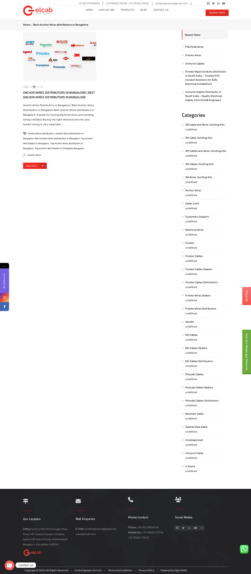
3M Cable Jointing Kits (198, 137)
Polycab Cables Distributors (202, 400)
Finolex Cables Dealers (198, 269)
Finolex (189, 243)
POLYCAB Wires (194, 46)
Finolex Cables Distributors (201, 282)
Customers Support (197, 216)
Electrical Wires (194, 229)
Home (26, 24)
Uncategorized (194, 440)
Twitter (213, 3)
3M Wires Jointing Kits (198, 177)
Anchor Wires (34, 155)
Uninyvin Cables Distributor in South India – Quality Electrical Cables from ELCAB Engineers (203, 96)
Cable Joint (192, 203)
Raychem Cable (194, 413)
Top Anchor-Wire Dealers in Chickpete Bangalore (59, 148)
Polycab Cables (194, 374)
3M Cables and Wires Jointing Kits (205, 151)
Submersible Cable (196, 426)
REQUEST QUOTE (217, 13)
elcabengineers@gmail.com (100, 528)
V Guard (190, 466)
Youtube (195, 528)
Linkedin (219, 3)
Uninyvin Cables (195, 63)
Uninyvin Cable (194, 453)
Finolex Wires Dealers (198, 295)
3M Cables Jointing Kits (199, 164)
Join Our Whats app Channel (246, 351)
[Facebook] (4, 306)
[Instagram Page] (4, 297)
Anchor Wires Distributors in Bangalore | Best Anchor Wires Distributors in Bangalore (59, 94)
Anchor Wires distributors (41, 133)
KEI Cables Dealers (196, 348)
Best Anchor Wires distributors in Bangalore (60, 24)
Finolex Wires (193, 55)
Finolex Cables (194, 256)
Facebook (208, 3)
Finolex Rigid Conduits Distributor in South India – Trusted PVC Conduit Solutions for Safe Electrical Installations (205, 77)
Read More (31, 165)
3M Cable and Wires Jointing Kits (205, 124)
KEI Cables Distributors (199, 361)
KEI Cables (191, 334)
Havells (189, 321)
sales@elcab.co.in (86, 533)
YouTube (224, 3)
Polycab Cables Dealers (199, 387)
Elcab (39, 86)
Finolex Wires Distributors (200, 308)
